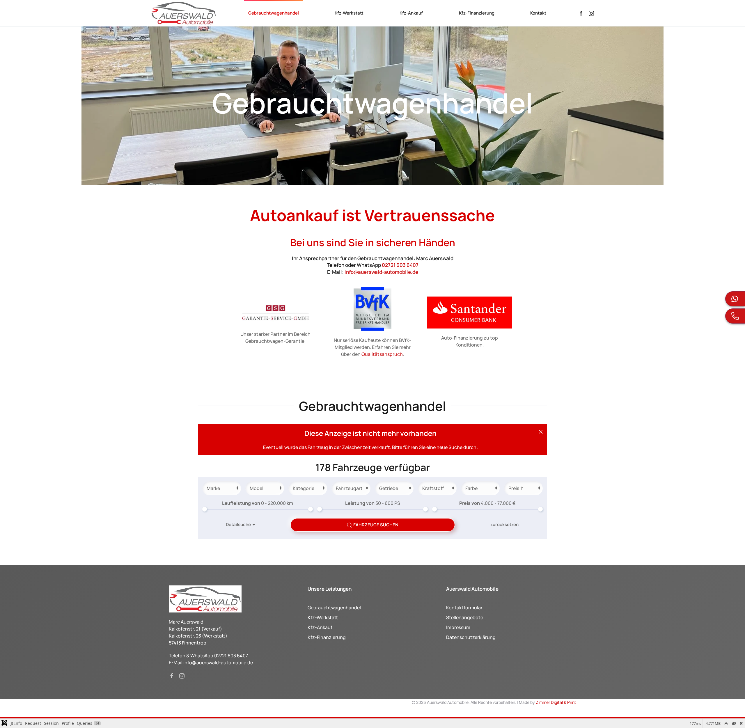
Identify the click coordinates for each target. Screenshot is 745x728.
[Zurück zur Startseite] (183, 13)
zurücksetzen (504, 524)
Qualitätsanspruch (382, 354)
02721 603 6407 (400, 265)
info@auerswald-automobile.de (381, 272)
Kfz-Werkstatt (349, 13)
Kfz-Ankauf (411, 13)
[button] (541, 432)
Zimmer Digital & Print (555, 702)
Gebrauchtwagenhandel (273, 13)
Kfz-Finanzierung (476, 13)
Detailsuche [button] (238, 524)
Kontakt (538, 13)
